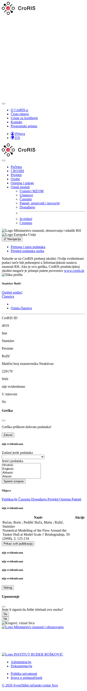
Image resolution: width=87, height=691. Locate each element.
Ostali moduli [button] (20, 187)
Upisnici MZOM (32, 191)
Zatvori (8, 435)
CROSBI (17, 171)
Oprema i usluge (22, 183)
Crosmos (26, 223)
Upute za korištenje (24, 118)
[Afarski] (21, 477)
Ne (5, 618)
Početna (16, 167)
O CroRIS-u (19, 110)
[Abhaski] (21, 473)
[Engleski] (21, 469)
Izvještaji (26, 219)
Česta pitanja (20, 114)
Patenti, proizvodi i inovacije (40, 203)
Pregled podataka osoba (27, 251)
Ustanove (26, 195)
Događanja (27, 207)
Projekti (16, 175)
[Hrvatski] (21, 465)
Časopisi (26, 199)
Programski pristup (24, 126)
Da (5, 614)
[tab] (12, 292)
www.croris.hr (74, 271)
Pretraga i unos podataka (28, 247)
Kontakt (16, 122)
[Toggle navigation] (3, 103)
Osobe (15, 179)
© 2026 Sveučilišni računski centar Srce (30, 685)
